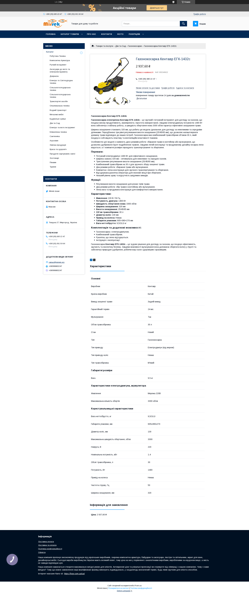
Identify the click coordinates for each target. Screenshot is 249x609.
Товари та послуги (104, 46)
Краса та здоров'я (58, 149)
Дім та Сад (120, 46)
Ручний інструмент (58, 65)
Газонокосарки (135, 46)
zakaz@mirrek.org (56, 262)
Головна (50, 34)
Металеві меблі (56, 114)
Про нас (91, 34)
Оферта (42, 552)
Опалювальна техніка (59, 106)
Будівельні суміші (58, 119)
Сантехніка (55, 136)
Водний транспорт (58, 110)
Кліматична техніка (58, 132)
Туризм (53, 167)
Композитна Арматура (60, 60)
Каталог (50, 52)
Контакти (106, 34)
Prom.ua (138, 586)
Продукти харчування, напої (62, 154)
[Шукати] (183, 23)
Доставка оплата (46, 541)
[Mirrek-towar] (55, 27)
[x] (94, 260)
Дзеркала (54, 76)
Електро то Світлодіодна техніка (61, 81)
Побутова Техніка (58, 56)
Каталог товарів (70, 34)
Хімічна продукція (58, 145)
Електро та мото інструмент (62, 127)
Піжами (53, 162)
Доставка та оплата (47, 545)
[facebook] (91, 260)
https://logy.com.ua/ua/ (74, 573)
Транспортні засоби (59, 101)
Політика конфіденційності (50, 549)
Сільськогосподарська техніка (60, 88)
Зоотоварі (54, 158)
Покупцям (134, 34)
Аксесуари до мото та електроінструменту (60, 70)
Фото (120, 34)
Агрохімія (54, 141)
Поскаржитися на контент (118, 588)
